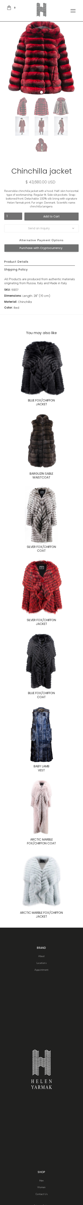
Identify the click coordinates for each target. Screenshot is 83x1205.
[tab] (39, 262)
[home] (41, 9)
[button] (12, 8)
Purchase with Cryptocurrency (41, 248)
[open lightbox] (22, 106)
